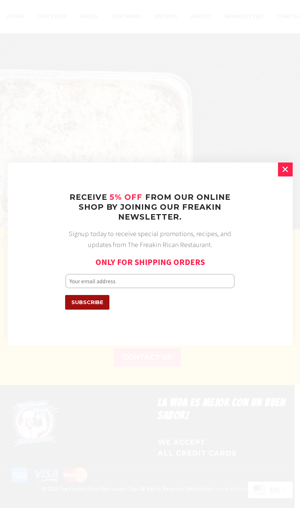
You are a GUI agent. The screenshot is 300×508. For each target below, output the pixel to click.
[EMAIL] (150, 281)
